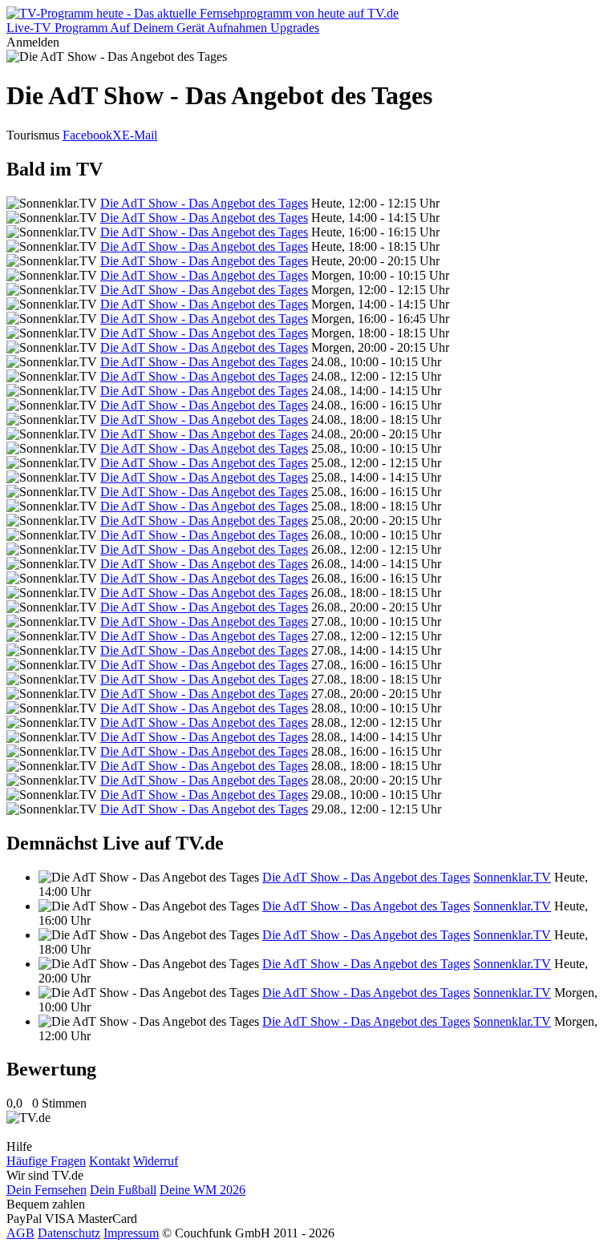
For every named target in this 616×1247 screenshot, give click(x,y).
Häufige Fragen (46, 1161)
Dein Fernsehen (46, 1190)
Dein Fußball (123, 1190)
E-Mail (139, 135)
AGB (20, 1233)
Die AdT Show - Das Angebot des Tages (204, 203)
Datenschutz (69, 1233)
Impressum (131, 1233)
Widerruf (155, 1161)
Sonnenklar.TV (512, 877)
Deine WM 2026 (202, 1190)
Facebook (87, 135)
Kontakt (109, 1161)
